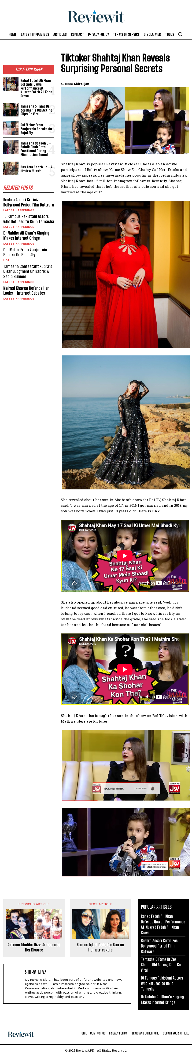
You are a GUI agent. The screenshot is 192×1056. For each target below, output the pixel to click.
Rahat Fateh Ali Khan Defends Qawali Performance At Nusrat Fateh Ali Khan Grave (36, 88)
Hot (6, 260)
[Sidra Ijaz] (15, 983)
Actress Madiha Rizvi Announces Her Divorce (33, 947)
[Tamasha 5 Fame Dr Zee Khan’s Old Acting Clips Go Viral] (10, 109)
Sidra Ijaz (81, 84)
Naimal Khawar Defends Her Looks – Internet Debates (26, 291)
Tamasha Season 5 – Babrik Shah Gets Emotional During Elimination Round (35, 149)
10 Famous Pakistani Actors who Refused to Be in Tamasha (28, 219)
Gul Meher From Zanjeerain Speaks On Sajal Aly (36, 129)
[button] (180, 34)
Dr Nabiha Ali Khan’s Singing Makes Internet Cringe (26, 235)
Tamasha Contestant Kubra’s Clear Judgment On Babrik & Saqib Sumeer (27, 271)
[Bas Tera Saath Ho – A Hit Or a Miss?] (10, 168)
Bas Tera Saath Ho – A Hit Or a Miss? (36, 169)
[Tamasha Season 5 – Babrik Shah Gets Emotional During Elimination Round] (10, 147)
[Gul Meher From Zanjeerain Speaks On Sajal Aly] (10, 128)
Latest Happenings (18, 210)
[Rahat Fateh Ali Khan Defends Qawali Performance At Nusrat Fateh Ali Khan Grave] (10, 84)
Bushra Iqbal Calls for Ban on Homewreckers (100, 947)
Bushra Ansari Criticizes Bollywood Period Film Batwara (28, 202)
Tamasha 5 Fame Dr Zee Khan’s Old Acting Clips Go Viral (36, 110)
